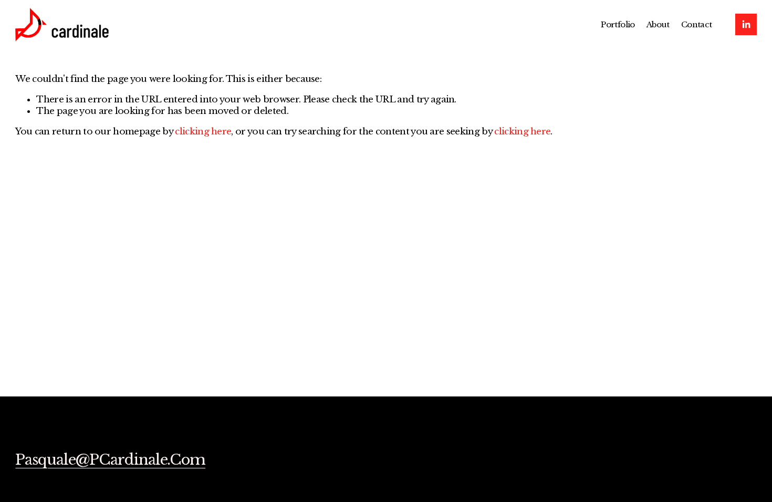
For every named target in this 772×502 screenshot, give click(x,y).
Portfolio (618, 24)
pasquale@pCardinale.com (110, 460)
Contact (696, 24)
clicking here (203, 131)
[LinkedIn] (746, 24)
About (658, 24)
